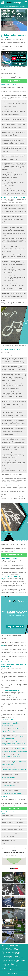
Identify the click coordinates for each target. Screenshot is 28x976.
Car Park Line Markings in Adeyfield (10, 949)
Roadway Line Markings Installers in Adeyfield (12, 957)
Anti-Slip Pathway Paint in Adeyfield (10, 965)
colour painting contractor (21, 546)
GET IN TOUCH (14, 808)
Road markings (4, 578)
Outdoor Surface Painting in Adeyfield (10, 945)
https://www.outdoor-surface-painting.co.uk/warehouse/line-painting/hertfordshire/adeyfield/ (8, 777)
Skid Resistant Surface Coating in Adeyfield (12, 967)
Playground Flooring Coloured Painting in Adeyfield (14, 960)
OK (21, 855)
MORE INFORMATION (14, 555)
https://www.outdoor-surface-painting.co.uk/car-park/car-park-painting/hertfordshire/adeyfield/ (13, 724)
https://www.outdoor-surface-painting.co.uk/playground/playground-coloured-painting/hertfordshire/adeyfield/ (14, 743)
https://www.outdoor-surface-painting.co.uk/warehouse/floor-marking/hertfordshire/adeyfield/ (8, 785)
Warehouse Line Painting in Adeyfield (11, 969)
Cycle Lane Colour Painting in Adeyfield (11, 952)
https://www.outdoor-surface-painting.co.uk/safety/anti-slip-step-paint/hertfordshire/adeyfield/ (13, 756)
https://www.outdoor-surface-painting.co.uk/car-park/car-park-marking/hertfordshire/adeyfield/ (14, 730)
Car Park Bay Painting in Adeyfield (10, 948)
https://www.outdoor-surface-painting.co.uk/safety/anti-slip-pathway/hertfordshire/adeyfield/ (14, 763)
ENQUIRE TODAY (14, 81)
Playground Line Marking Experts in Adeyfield (12, 961)
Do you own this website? (11, 855)
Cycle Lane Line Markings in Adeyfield (11, 953)
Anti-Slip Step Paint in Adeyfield (9, 964)
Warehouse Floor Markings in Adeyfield (11, 971)
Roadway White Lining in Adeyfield (10, 956)
